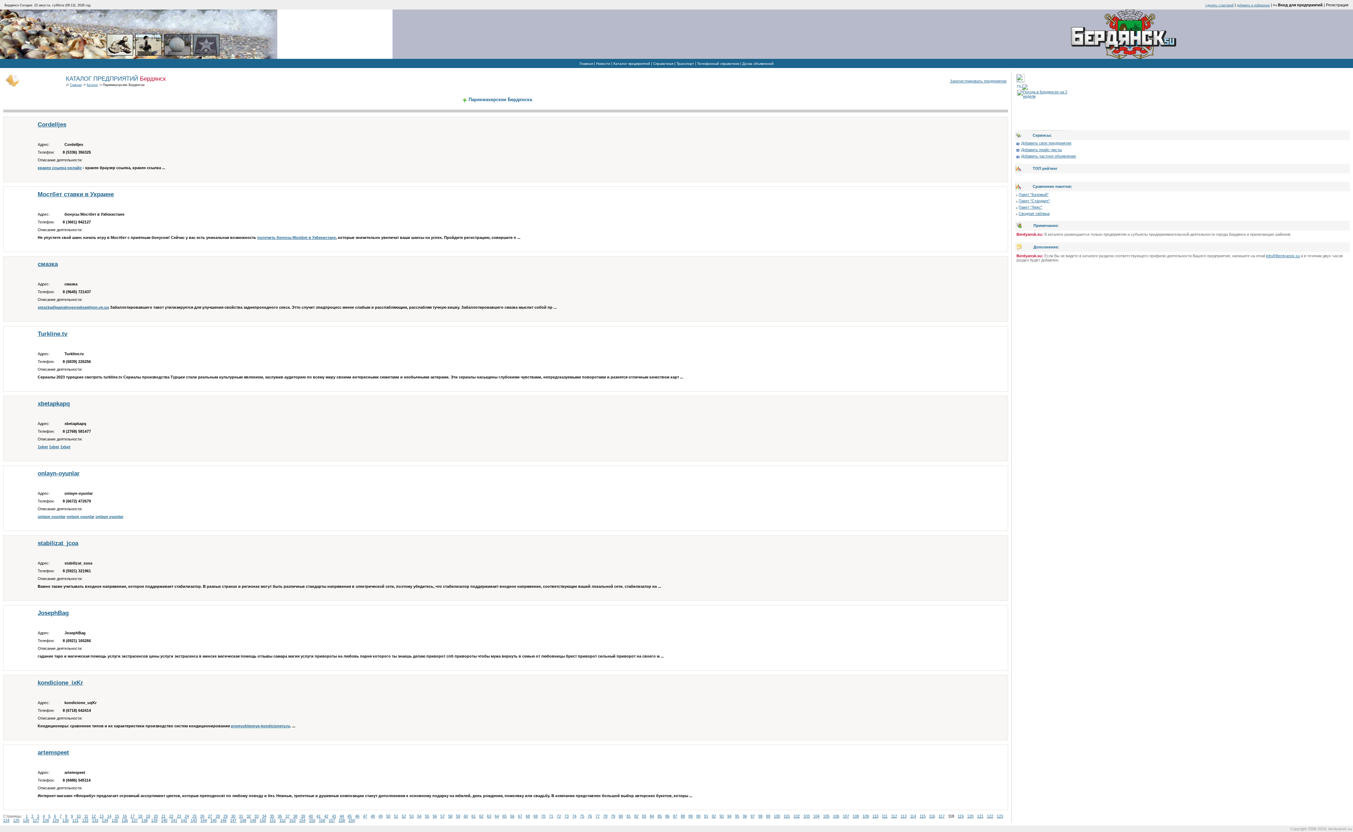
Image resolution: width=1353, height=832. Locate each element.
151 (273, 820)
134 (105, 820)
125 (16, 820)
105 (826, 816)
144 (203, 820)
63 (489, 816)
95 (737, 816)
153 (292, 820)
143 (194, 820)
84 (652, 816)
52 (404, 816)
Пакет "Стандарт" (1034, 201)
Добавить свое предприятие (1046, 143)
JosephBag (53, 613)
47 (365, 816)
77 (597, 816)
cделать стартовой (1219, 5)
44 (342, 816)
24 (187, 816)
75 (582, 816)
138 (144, 820)
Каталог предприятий (631, 64)
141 (174, 820)
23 (179, 816)
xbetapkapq (54, 403)
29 (225, 816)
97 (752, 816)
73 (566, 816)
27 (210, 816)
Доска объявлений (758, 64)
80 (621, 816)
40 (311, 816)
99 (768, 816)
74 (574, 816)
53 (411, 816)
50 (388, 816)
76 (590, 816)
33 (256, 816)
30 (233, 816)
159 (351, 820)
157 (332, 820)
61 (473, 816)
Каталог (92, 85)
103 (806, 816)
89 (690, 816)
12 (94, 816)
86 (667, 816)
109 (866, 816)
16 (125, 816)
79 (613, 816)
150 (263, 820)
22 (171, 816)
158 (342, 820)
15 (117, 816)
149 (253, 820)
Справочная (663, 64)
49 (380, 816)
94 (729, 816)
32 (249, 816)
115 (923, 816)
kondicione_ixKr (60, 682)
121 (980, 816)
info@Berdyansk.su (1283, 256)
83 (644, 816)
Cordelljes (52, 124)
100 (777, 816)
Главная (586, 64)
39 (303, 816)
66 (512, 816)
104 (816, 816)
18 (140, 816)
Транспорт (685, 64)
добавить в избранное (1253, 5)
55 (427, 816)
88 (683, 816)
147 (233, 820)
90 (698, 816)
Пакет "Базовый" (1034, 194)
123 (1000, 816)
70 (543, 816)
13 (101, 816)
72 (559, 816)
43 (334, 816)
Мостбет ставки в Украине (76, 194)
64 (497, 816)
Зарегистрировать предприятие (978, 81)
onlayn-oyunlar (59, 473)
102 (796, 816)
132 (85, 820)
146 (223, 820)
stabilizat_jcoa (58, 543)
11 (86, 816)
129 (55, 820)
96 (745, 816)
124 (6, 820)
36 (280, 816)
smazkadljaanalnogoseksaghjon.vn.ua (73, 307)
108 (856, 816)
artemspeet (53, 752)
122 (990, 816)
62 (481, 816)
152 (282, 820)
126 (26, 820)
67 (520, 816)
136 (125, 820)
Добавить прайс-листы (1041, 150)
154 (302, 820)
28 (218, 816)
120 (970, 816)
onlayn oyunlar (52, 516)
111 (885, 816)
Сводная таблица (1034, 213)
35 (272, 816)
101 (787, 816)
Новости (603, 64)
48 (373, 816)
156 (322, 820)
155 (312, 820)
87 (675, 816)
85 (659, 816)
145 (213, 820)
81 (628, 816)
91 (706, 816)
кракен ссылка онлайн (60, 168)
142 (184, 820)
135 (115, 820)
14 (109, 816)
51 (396, 816)
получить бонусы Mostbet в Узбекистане (296, 237)
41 (318, 816)
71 (551, 816)
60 (466, 816)
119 (961, 816)
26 (202, 816)
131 (75, 820)
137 (134, 820)
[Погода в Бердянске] (1020, 81)
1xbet (43, 447)
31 (241, 816)
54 (419, 816)
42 (326, 816)
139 (154, 820)
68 (528, 816)
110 (875, 816)
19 (148, 816)
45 (349, 816)
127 (36, 820)
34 (264, 816)
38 (295, 816)
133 (95, 820)
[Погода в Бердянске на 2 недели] (1046, 93)
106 (836, 816)
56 (435, 816)
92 (714, 816)
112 (894, 816)
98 (760, 816)
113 (904, 816)
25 (194, 816)
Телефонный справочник (718, 64)
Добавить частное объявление (1048, 156)
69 (535, 816)
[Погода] (1022, 86)
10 (78, 816)
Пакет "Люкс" (1030, 207)
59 (458, 816)
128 (46, 820)
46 (357, 816)
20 (156, 816)
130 (65, 820)
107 (846, 816)
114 (913, 816)
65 (504, 816)
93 (721, 816)
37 (287, 816)
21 (163, 816)
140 (164, 820)
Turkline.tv (52, 334)
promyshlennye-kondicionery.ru (260, 726)
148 (243, 820)
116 (932, 816)
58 (450, 816)
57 (442, 816)
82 (636, 816)
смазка (48, 264)
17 (132, 816)
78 (605, 816)
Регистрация (1337, 5)
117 (942, 816)
